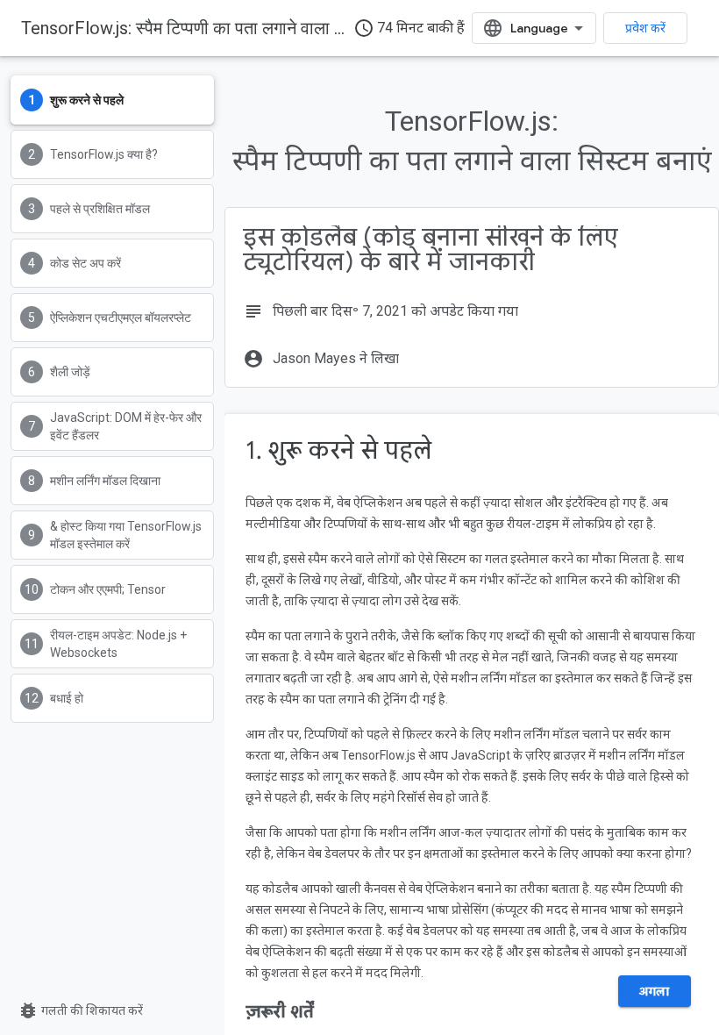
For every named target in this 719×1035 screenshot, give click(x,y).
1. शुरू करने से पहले (338, 450)
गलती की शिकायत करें (80, 1010)
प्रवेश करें (645, 28)
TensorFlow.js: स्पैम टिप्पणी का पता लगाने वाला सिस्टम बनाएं (216, 28)
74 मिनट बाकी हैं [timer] (409, 28)
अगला (654, 991)
